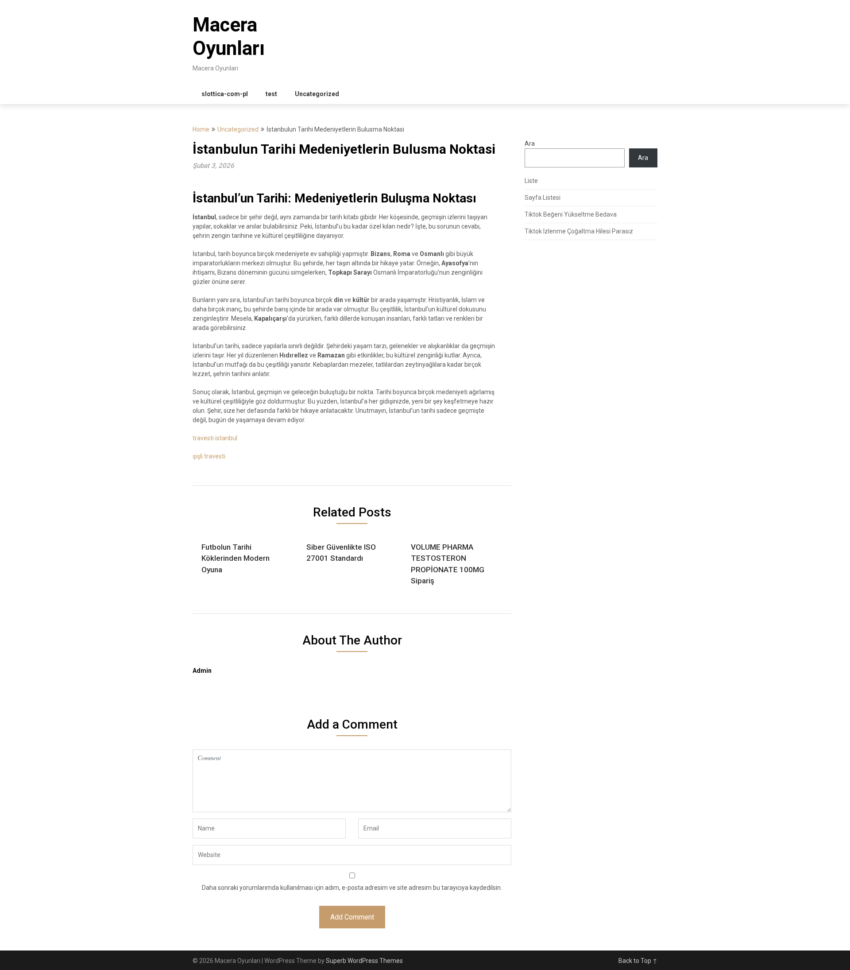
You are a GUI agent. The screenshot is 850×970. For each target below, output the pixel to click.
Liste (531, 180)
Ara (530, 143)
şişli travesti (209, 456)
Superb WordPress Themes (364, 960)
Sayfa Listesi (542, 197)
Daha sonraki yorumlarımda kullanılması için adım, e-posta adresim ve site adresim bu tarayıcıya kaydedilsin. (352, 887)
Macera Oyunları (229, 36)
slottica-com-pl (224, 93)
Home (201, 129)
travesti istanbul (215, 438)
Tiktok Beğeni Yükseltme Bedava (571, 214)
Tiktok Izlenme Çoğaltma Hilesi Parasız (579, 231)
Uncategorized (317, 93)
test (271, 93)
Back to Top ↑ (637, 960)
